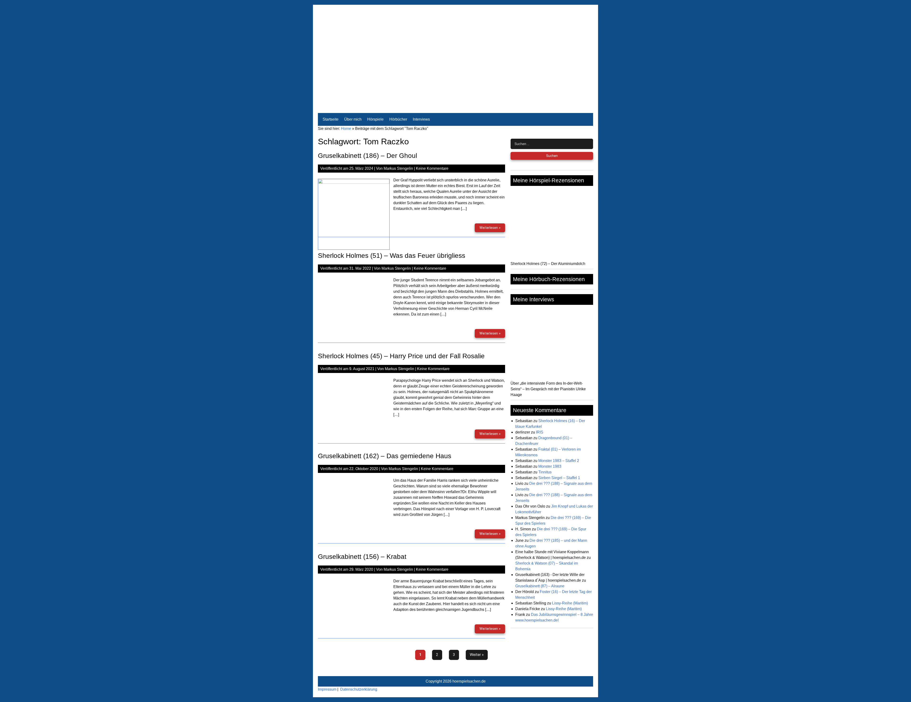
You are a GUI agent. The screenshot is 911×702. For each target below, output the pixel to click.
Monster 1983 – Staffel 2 (558, 461)
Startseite (331, 119)
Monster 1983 (549, 466)
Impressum (327, 689)
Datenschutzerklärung (358, 689)
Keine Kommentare (432, 168)
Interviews (421, 119)
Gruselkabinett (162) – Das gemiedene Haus (384, 456)
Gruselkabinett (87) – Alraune (539, 586)
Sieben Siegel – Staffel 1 (559, 478)
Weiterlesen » (492, 229)
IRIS (539, 432)
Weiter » (477, 654)
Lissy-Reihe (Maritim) (570, 603)
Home (346, 129)
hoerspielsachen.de (469, 681)
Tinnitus (545, 472)
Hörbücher (398, 119)
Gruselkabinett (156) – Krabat (362, 556)
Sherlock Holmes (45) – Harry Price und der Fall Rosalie (401, 356)
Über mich (353, 119)
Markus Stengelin (398, 168)
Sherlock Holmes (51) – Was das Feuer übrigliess (391, 255)
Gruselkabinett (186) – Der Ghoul (367, 155)
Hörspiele (375, 119)
